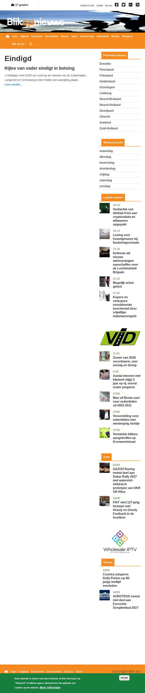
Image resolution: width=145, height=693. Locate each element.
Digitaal (24, 36)
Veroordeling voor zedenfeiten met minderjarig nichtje (126, 419)
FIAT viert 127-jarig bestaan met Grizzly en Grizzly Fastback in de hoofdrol (126, 510)
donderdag (107, 168)
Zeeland (105, 122)
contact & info (87, 5)
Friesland (106, 75)
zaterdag (105, 180)
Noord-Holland (110, 104)
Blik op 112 (18, 44)
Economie (37, 36)
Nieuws (115, 36)
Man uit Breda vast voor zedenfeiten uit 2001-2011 (126, 401)
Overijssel (106, 110)
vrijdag (104, 174)
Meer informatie (50, 687)
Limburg (105, 93)
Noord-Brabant (110, 99)
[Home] (35, 22)
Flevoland (106, 69)
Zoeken (31, 44)
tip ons (108, 5)
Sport (74, 36)
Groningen (107, 87)
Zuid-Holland (108, 128)
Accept (124, 678)
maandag (106, 151)
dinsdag (105, 156)
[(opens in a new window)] (117, 5)
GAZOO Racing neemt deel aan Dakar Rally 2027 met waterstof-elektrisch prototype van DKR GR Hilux (126, 480)
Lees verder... (13, 84)
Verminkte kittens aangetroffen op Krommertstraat (125, 438)
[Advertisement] (119, 643)
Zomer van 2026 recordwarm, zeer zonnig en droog (125, 361)
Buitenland (102, 36)
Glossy (65, 36)
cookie (99, 5)
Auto (14, 36)
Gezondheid (51, 36)
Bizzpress (127, 36)
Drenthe (105, 63)
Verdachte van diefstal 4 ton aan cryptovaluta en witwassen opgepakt (125, 217)
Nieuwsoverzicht (8, 37)
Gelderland (107, 81)
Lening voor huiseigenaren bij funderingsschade (126, 238)
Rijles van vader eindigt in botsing (40, 68)
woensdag (106, 162)
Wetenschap (87, 36)
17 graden (21, 4)
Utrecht (104, 116)
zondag (104, 186)
